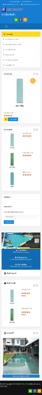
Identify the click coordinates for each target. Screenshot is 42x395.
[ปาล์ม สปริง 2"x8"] (12, 160)
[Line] (16, 20)
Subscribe (8, 222)
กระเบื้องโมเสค (10, 50)
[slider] (8, 115)
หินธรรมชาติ (9, 55)
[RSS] (25, 20)
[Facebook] (21, 20)
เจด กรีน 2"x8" (9, 113)
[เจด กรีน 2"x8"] (12, 141)
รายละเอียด (13, 119)
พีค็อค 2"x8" (26, 172)
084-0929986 (16, 1)
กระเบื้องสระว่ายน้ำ (12, 39)
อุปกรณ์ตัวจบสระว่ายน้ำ (13, 44)
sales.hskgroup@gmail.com (31, 4)
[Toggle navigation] (6, 26)
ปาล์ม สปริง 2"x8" (28, 153)
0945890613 (28, 1)
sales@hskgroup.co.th (12, 4)
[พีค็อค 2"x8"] (12, 180)
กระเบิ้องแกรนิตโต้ (11, 60)
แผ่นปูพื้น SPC (10, 65)
